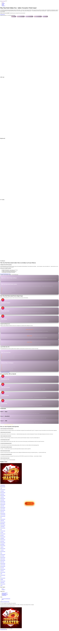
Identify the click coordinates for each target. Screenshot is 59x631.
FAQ (2, 588)
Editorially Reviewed (38, 16)
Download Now (2, 14)
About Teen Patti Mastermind (6, 598)
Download (29, 502)
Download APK (3, 629)
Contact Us (3, 589)
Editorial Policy (4, 595)
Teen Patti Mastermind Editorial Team (8, 424)
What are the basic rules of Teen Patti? (5, 432)
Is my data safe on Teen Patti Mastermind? (6, 454)
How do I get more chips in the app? (5, 450)
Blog (2, 599)
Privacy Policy (4, 593)
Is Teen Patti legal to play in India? (5, 439)
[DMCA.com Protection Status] (4, 601)
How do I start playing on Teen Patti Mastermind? (7, 428)
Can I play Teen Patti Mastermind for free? (6, 443)
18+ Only (14, 16)
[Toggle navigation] (6, 1)
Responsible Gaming (21, 16)
